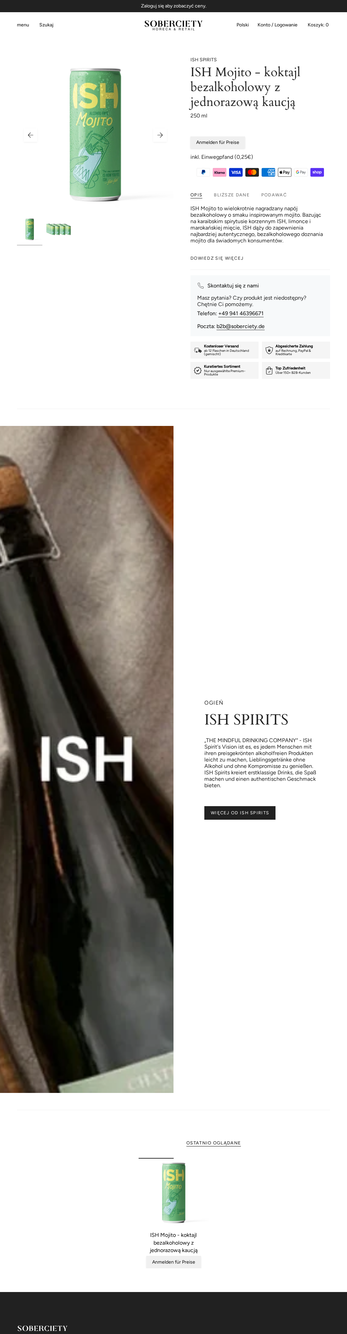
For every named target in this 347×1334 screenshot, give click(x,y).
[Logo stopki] (42, 1328)
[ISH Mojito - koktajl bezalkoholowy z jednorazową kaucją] (174, 1193)
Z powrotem (30, 135)
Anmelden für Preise (217, 142)
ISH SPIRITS (203, 60)
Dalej (160, 135)
